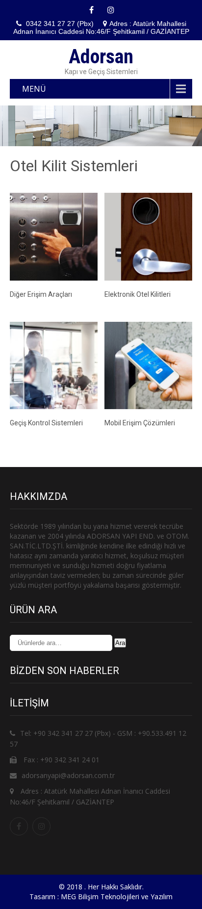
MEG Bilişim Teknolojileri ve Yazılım (117, 896)
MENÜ (34, 88)
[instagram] (111, 10)
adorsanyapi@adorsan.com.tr (68, 775)
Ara (120, 643)
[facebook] (91, 10)
